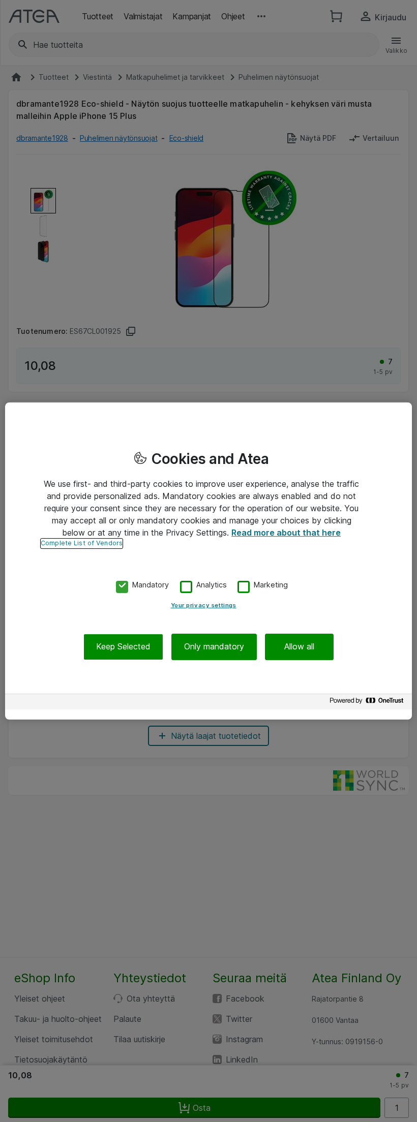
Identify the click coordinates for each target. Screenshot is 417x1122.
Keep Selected (123, 647)
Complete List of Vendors (82, 543)
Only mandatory (214, 647)
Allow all (299, 647)
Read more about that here (286, 532)
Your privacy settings (203, 605)
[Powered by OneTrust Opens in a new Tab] (368, 703)
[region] (208, 561)
